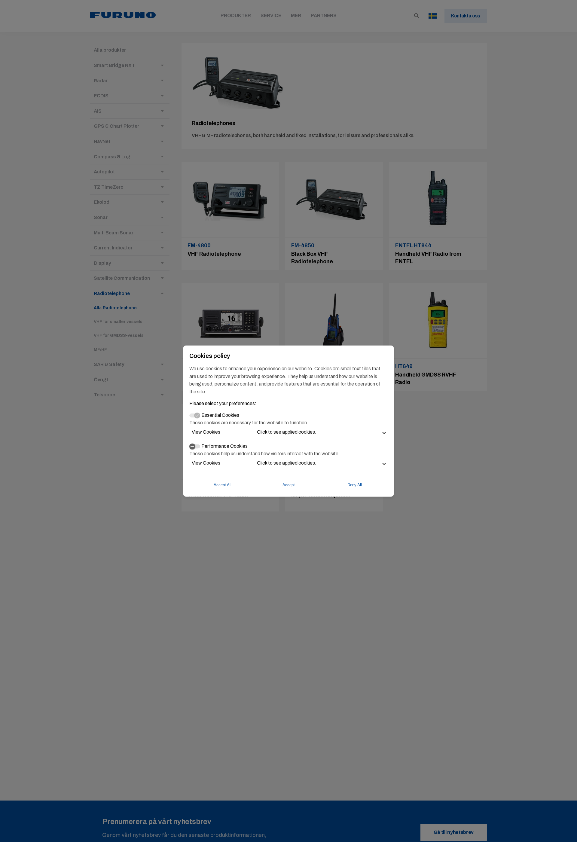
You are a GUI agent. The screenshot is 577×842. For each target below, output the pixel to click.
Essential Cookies (220, 415)
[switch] (194, 446)
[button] (288, 432)
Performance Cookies (224, 446)
